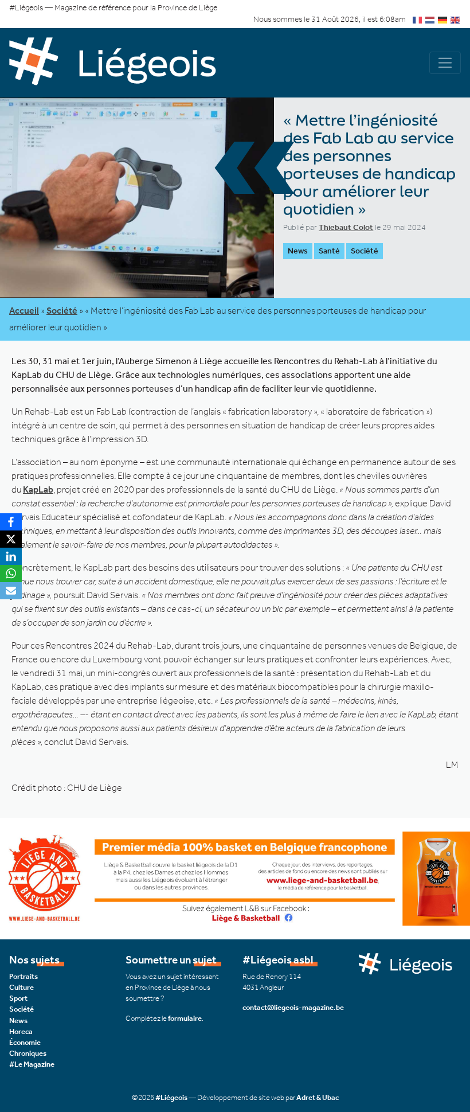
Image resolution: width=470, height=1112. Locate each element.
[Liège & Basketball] (235, 877)
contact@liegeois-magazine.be (293, 1007)
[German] (443, 19)
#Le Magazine (31, 1064)
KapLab (38, 489)
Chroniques (27, 1053)
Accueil (24, 310)
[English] (456, 19)
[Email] (11, 590)
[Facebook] (11, 521)
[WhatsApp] (11, 573)
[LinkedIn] (11, 556)
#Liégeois (171, 1097)
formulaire (185, 1018)
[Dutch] (430, 19)
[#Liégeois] (122, 63)
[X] (11, 539)
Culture (21, 987)
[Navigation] (445, 63)
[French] (418, 19)
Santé (329, 251)
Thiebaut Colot (346, 227)
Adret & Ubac (317, 1097)
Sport (18, 998)
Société (364, 251)
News (18, 1020)
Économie (25, 1042)
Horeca (21, 1031)
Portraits (23, 976)
